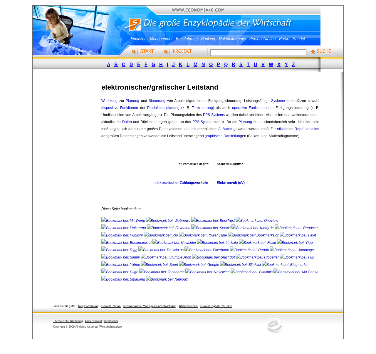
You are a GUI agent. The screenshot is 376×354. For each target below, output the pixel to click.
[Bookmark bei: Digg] (119, 250)
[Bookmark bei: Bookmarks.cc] (254, 235)
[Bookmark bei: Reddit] (250, 250)
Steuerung (157, 101)
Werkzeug (109, 101)
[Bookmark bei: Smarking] (123, 279)
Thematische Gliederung (68, 321)
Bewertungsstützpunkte (216, 306)
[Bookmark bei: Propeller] (258, 257)
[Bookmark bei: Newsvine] (208, 272)
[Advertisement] (71, 165)
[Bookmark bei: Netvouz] (167, 279)
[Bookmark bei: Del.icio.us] (161, 250)
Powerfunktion (111, 306)
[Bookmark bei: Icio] (161, 235)
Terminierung (202, 108)
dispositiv (108, 108)
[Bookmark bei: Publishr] (122, 235)
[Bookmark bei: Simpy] (121, 257)
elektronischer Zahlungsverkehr (181, 183)
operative (239, 108)
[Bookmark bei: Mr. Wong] (123, 221)
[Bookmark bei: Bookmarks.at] (126, 243)
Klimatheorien (188, 306)
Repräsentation (307, 129)
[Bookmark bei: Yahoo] (121, 265)
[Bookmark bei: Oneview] (257, 221)
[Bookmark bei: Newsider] (174, 243)
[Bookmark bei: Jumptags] (292, 250)
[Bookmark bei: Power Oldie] (203, 235)
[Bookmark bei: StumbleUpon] (166, 257)
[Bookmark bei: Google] (199, 265)
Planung (132, 101)
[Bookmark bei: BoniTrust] (213, 221)
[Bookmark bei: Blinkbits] (252, 272)
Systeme (278, 101)
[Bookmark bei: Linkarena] (124, 228)
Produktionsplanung (163, 108)
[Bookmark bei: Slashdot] (214, 257)
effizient (283, 129)
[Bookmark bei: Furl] (297, 257)
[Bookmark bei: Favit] (298, 235)
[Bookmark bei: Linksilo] (217, 243)
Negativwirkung (88, 306)
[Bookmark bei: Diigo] (120, 272)
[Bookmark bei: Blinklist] (241, 265)
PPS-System (213, 115)
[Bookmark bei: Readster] (296, 228)
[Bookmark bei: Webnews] (168, 221)
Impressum (111, 321)
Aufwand (225, 129)
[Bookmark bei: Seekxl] (211, 228)
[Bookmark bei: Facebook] (207, 250)
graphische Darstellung (223, 136)
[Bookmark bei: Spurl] (160, 265)
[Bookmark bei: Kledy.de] (253, 228)
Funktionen (129, 108)
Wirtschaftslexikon (110, 326)
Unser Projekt (93, 321)
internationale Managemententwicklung (150, 306)
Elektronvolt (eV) (231, 183)
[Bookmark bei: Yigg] (295, 243)
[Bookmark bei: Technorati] (162, 272)
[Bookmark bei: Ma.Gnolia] (295, 272)
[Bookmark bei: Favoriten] (169, 228)
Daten (127, 122)
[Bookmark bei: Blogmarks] (284, 265)
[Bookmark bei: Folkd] (258, 243)
